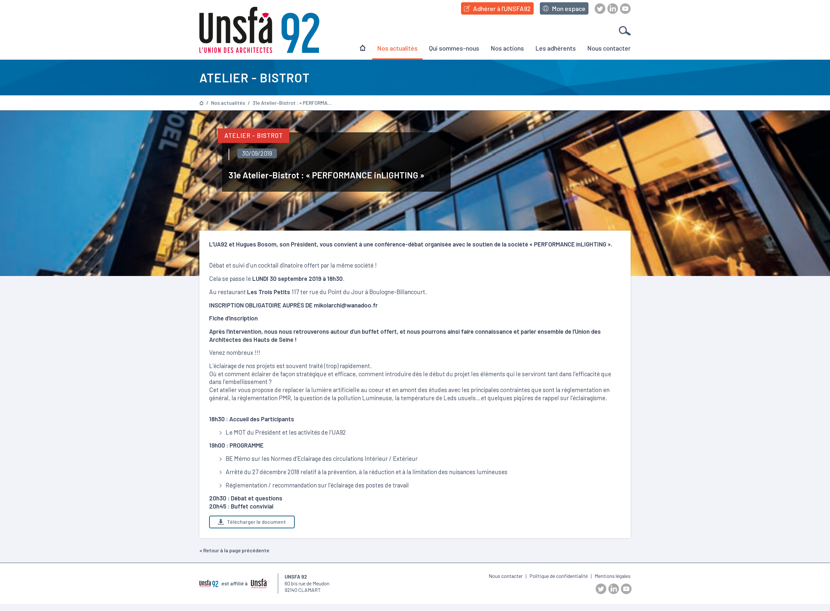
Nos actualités (397, 48)
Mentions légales (613, 576)
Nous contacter (609, 48)
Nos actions (507, 48)
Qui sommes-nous (454, 48)
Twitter (600, 8)
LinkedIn (612, 8)
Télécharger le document (256, 522)
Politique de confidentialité (558, 576)
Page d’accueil (201, 103)
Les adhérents (555, 48)
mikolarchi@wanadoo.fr (346, 305)
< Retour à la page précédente (234, 550)
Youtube (625, 8)
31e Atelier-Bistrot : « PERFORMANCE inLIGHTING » (293, 102)
